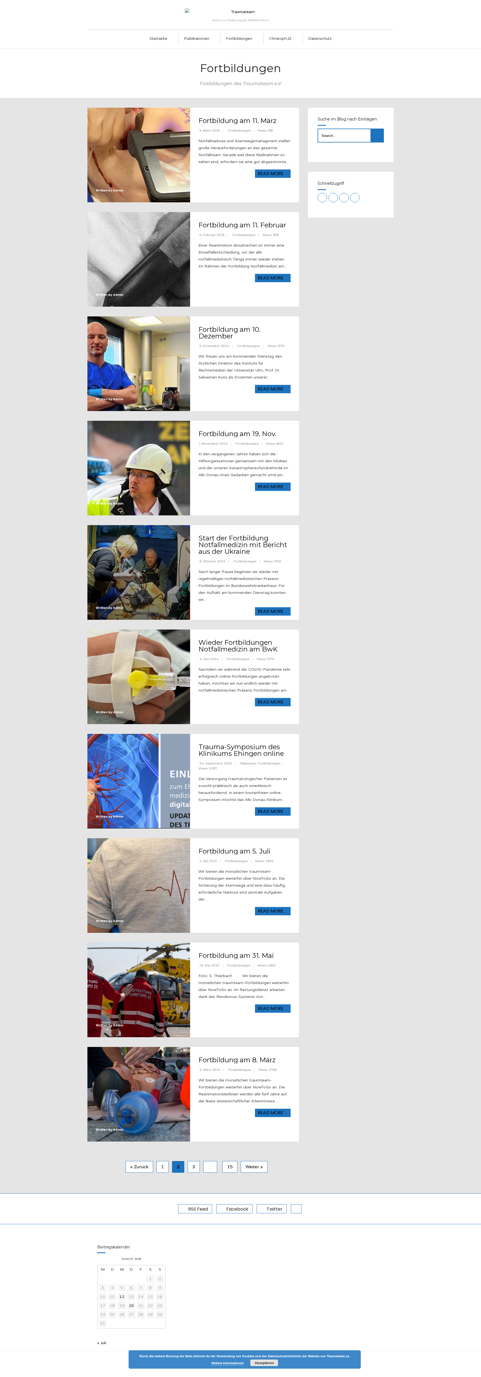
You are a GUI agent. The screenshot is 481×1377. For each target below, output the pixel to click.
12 (121, 1296)
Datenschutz (320, 38)
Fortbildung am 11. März (237, 121)
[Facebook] (333, 197)
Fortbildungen (239, 38)
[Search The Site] (355, 197)
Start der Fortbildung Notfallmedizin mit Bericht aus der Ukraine (242, 544)
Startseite (158, 38)
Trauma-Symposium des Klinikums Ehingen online (241, 750)
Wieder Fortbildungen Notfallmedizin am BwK (238, 645)
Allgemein (248, 763)
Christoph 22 (280, 38)
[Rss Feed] (322, 197)
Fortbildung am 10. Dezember (229, 332)
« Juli (101, 1343)
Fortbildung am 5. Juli (234, 851)
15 (230, 1167)
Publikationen (196, 38)
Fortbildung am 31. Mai (236, 955)
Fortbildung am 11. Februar (242, 225)
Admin (118, 190)
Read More (271, 173)
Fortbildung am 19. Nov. (237, 434)
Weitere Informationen (227, 1363)
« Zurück (139, 1167)
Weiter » (254, 1167)
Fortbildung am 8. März (237, 1060)
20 (131, 1305)
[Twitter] (344, 197)
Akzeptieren (264, 1362)
